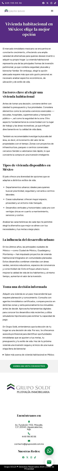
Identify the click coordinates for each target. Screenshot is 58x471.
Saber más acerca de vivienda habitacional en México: (29, 355)
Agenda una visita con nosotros (29, 366)
